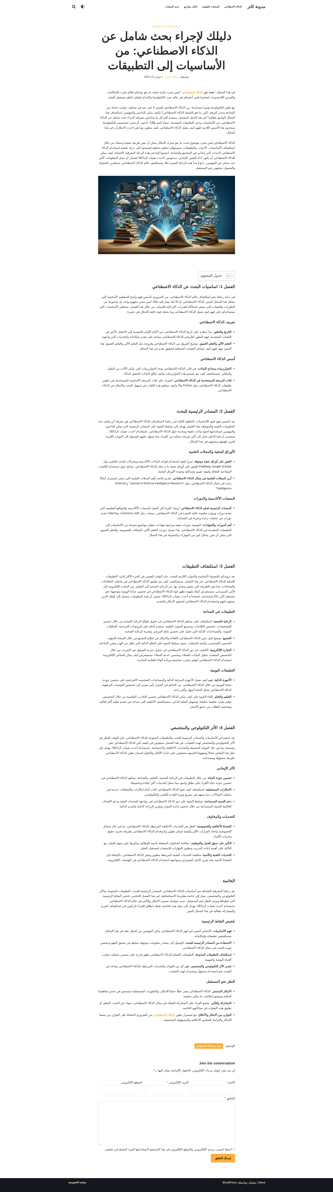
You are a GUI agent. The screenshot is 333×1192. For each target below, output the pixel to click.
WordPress (229, 1182)
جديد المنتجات (172, 6)
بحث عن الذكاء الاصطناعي (208, 1046)
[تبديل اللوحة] (82, 6)
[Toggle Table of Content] (227, 276)
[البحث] (74, 7)
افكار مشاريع (190, 6)
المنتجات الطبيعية (210, 6)
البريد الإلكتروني (178, 1082)
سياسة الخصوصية (77, 1182)
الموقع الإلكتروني (131, 1082)
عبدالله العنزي (172, 76)
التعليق (230, 1098)
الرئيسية (176, 26)
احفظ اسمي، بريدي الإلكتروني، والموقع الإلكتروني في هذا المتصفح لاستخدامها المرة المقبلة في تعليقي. (168, 1149)
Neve (262, 1182)
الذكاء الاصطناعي (233, 6)
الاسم (230, 1082)
